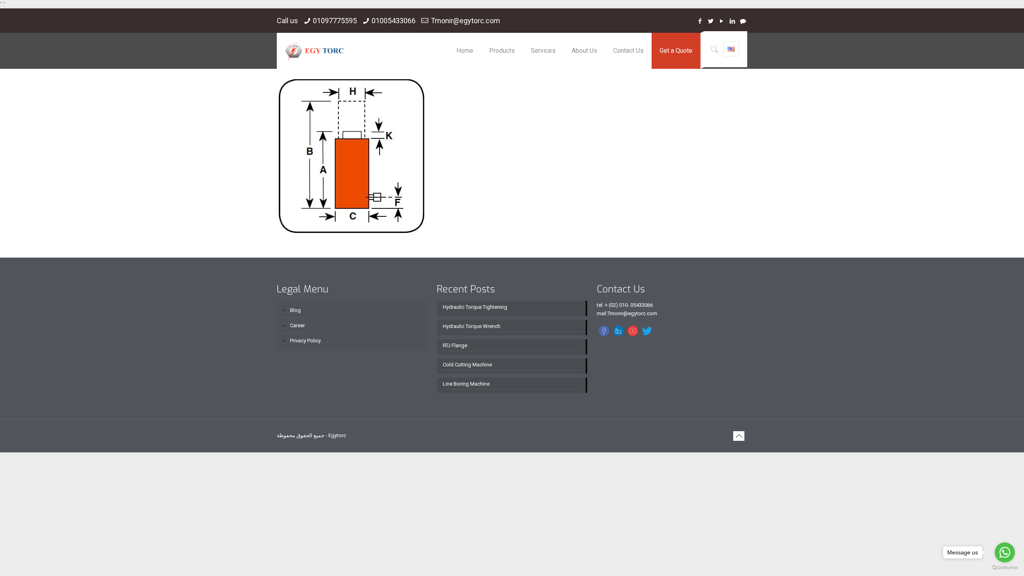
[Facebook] (700, 21)
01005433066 (394, 20)
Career (297, 325)
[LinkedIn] (732, 21)
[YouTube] (721, 21)
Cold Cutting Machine (467, 365)
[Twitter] (710, 21)
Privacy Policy (305, 341)
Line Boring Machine (466, 384)
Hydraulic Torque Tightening (475, 307)
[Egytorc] (314, 51)
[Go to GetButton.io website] (1005, 567)
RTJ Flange (455, 345)
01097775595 (335, 20)
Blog (295, 310)
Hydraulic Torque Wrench (471, 326)
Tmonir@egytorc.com (465, 20)
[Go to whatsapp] (1005, 552)
